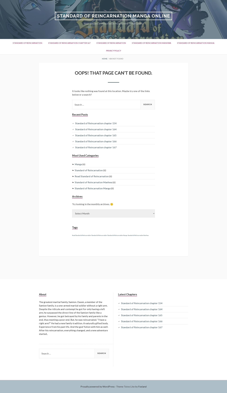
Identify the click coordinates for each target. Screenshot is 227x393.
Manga (78, 164)
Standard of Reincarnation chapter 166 (96, 141)
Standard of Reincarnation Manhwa (151, 43)
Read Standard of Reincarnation (92, 176)
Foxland (142, 386)
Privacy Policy (113, 50)
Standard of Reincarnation (27, 43)
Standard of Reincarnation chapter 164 (96, 129)
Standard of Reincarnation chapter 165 (96, 135)
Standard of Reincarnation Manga (195, 43)
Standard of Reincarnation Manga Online (113, 16)
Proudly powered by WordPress (98, 386)
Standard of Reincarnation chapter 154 (96, 123)
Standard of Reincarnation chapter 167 (69, 43)
